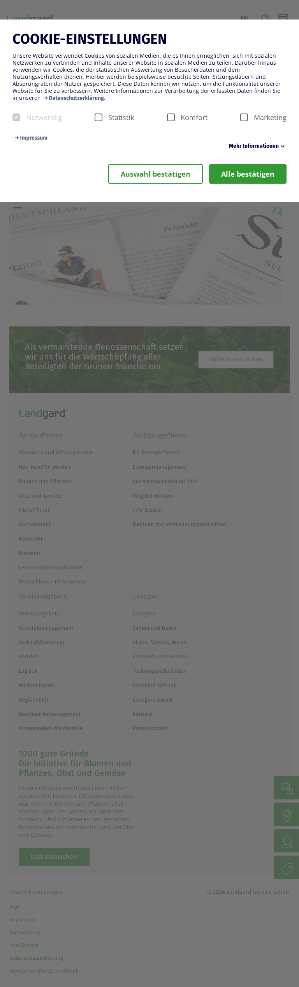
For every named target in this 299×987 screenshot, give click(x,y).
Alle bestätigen (247, 174)
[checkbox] (16, 117)
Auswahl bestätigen (155, 174)
